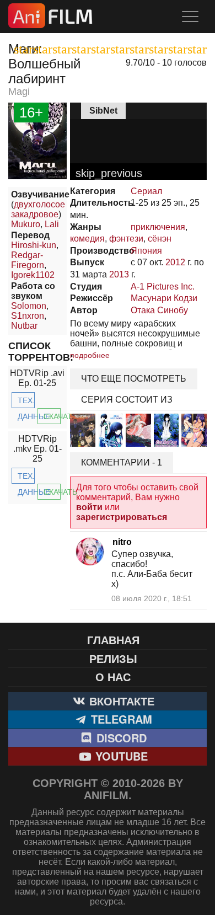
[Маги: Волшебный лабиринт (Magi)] (37, 176)
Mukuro (25, 224)
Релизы (113, 658)
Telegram (120, 719)
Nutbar (24, 325)
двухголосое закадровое (38, 209)
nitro (122, 542)
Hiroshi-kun (33, 245)
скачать (52, 416)
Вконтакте (120, 701)
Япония (146, 250)
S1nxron (27, 315)
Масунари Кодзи (164, 298)
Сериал (146, 191)
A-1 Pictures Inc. (163, 286)
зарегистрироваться (121, 517)
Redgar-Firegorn (27, 260)
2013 (119, 274)
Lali (52, 224)
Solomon (28, 306)
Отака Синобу (159, 310)
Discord (120, 738)
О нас (113, 676)
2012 (175, 262)
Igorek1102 (33, 275)
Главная (113, 640)
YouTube (120, 756)
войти (89, 507)
